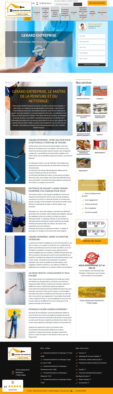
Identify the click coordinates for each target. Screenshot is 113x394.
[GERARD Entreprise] (18, 9)
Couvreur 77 (36, 13)
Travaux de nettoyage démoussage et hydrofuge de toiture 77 (83, 13)
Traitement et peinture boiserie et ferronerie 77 (65, 13)
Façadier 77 (74, 13)
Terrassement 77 (102, 13)
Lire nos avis (13, 389)
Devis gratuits (64, 391)
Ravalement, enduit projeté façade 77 (55, 13)
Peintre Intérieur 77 (92, 13)
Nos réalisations (97, 3)
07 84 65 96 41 (45, 3)
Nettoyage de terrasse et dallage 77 (45, 13)
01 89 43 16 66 (96, 225)
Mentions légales (54, 391)
